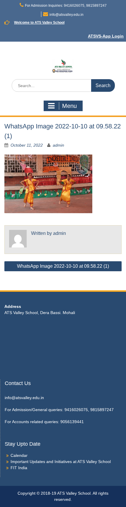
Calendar (19, 455)
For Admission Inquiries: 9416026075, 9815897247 (66, 6)
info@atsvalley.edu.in (67, 15)
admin (58, 145)
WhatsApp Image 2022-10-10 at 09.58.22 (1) (63, 266)
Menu (69, 106)
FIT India (19, 467)
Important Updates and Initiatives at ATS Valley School (61, 461)
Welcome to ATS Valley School (39, 23)
